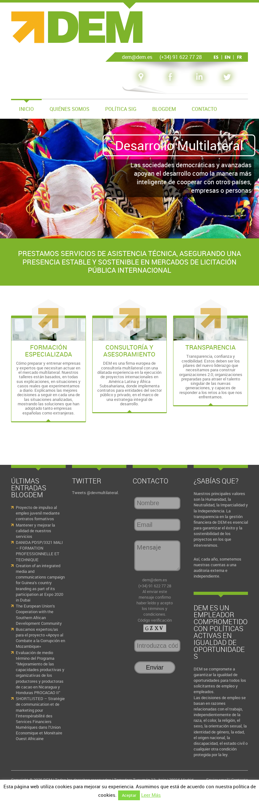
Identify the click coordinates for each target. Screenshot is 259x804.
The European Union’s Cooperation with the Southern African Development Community (39, 614)
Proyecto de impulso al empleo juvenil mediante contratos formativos (38, 513)
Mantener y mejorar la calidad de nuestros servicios (35, 530)
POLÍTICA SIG (120, 108)
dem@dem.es (154, 580)
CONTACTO (204, 108)
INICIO (26, 108)
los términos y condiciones (154, 611)
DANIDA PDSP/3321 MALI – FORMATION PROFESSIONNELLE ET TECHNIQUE (39, 550)
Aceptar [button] (129, 795)
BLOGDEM (164, 108)
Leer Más (151, 795)
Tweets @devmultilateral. (95, 492)
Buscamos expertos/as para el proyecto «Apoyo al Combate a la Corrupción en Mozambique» (40, 637)
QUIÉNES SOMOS (69, 108)
